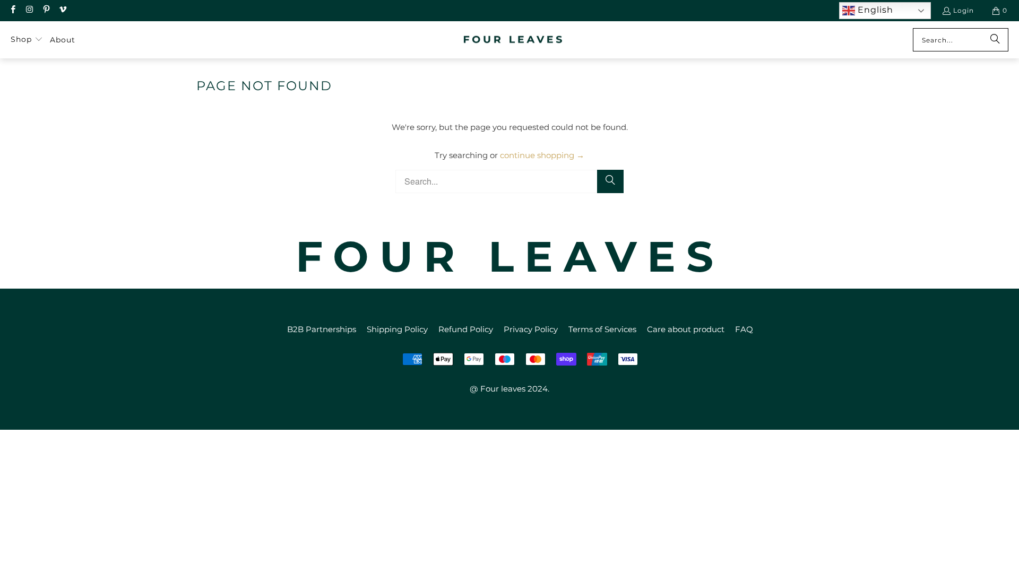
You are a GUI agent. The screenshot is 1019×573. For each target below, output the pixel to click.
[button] (27, 40)
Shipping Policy (397, 329)
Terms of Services (602, 329)
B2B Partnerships (321, 329)
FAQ (744, 329)
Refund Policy (465, 329)
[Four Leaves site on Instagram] (28, 10)
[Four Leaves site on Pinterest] (45, 10)
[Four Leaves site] (513, 40)
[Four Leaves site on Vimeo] (62, 10)
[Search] (995, 39)
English (874, 10)
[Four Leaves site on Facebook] (12, 10)
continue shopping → (542, 155)
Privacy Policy (531, 329)
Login (963, 10)
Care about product (685, 329)
